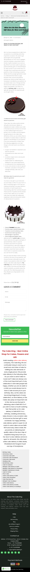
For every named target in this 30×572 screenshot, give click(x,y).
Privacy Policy (14, 529)
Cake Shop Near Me (8, 479)
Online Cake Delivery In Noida (10, 484)
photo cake (16, 238)
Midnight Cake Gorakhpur (9, 481)
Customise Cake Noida (9, 459)
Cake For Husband (7, 465)
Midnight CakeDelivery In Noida (11, 470)
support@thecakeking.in (15, 549)
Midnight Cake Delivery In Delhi (11, 466)
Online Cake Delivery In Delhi (10, 475)
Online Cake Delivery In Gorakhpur (12, 486)
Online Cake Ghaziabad (9, 477)
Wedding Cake (7, 461)
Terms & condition (14, 526)
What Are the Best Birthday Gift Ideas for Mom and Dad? (13, 44)
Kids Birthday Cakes (8, 463)
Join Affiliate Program (14, 524)
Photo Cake (6, 474)
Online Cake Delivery (8, 483)
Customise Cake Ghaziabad (10, 457)
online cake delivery (20, 360)
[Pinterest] (9, 552)
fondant (11, 227)
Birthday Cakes (7, 452)
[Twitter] (2, 552)
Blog (7, 16)
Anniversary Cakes (8, 454)
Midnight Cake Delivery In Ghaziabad (12, 468)
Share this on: (7, 282)
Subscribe (15, 341)
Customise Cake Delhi (9, 456)
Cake (14, 517)
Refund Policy (14, 519)
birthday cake (12, 88)
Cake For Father (7, 472)
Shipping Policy (14, 531)
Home (2, 16)
